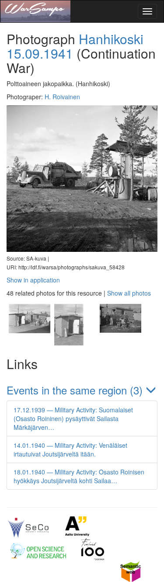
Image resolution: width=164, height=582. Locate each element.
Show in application (33, 279)
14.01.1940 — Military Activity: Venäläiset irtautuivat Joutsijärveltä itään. (70, 449)
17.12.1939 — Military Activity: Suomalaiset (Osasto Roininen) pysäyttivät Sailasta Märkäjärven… (73, 418)
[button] (82, 390)
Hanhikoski (111, 38)
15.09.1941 (40, 53)
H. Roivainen (62, 96)
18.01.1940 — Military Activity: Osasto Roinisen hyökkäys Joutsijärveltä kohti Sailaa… (79, 476)
